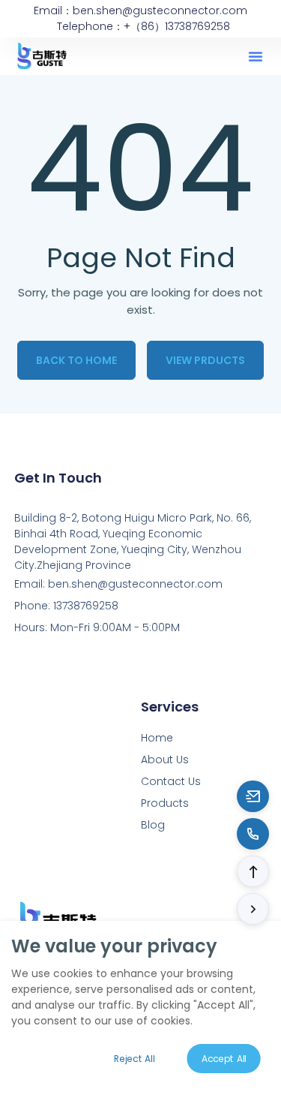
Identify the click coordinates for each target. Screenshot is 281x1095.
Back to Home (76, 360)
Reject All (134, 1058)
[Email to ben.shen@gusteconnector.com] (253, 796)
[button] (255, 56)
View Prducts (205, 360)
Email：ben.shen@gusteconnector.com (140, 10)
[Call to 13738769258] (253, 834)
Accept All (224, 1058)
